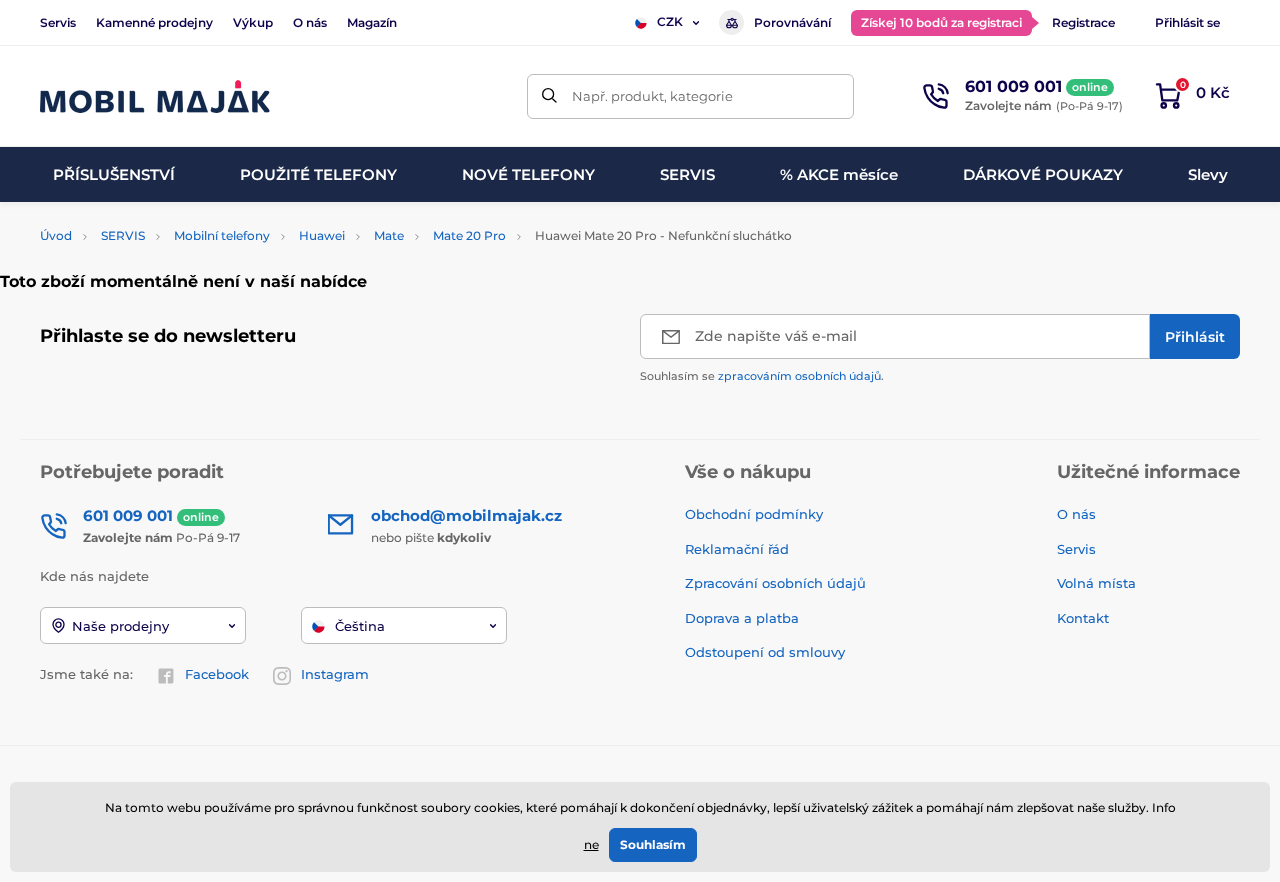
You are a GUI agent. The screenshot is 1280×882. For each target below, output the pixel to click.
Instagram (335, 674)
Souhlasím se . (762, 376)
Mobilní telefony (222, 235)
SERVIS (123, 235)
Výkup (253, 22)
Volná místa (1096, 583)
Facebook (217, 674)
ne (591, 844)
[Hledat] (549, 96)
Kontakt (1083, 618)
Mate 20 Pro (469, 235)
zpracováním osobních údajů (799, 376)
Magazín (372, 22)
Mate (389, 235)
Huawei (322, 235)
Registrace (1083, 22)
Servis (58, 22)
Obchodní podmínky (754, 514)
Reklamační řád (737, 549)
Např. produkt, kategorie (652, 96)
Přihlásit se (1187, 22)
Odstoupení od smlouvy (767, 652)
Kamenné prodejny (154, 22)
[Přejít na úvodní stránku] (155, 96)
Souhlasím (653, 844)
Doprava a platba (742, 618)
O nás (310, 22)
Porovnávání (792, 22)
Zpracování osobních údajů (775, 583)
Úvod (56, 235)
